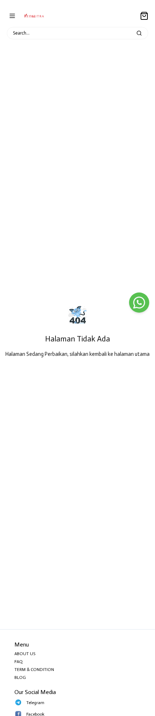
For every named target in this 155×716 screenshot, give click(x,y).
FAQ (18, 661)
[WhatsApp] (139, 302)
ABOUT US (24, 653)
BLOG (20, 677)
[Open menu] (12, 16)
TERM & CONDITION (34, 669)
